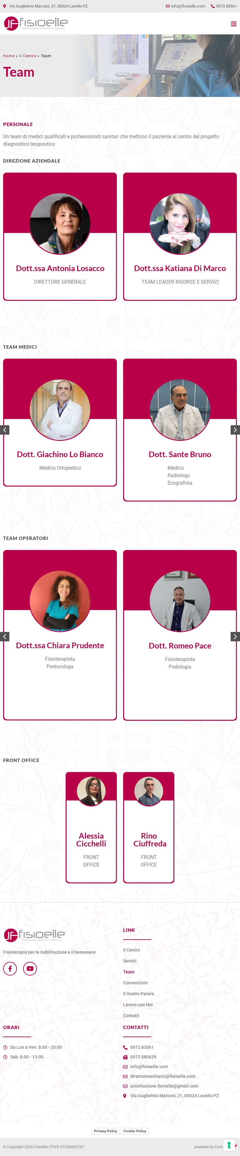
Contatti (131, 1015)
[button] (235, 430)
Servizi (130, 960)
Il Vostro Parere (138, 993)
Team (128, 971)
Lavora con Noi (138, 1004)
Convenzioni (135, 982)
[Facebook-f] (10, 969)
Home (9, 56)
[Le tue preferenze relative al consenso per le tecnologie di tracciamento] (229, 1145)
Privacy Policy (105, 1131)
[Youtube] (30, 969)
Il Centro (27, 56)
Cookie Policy (134, 1131)
